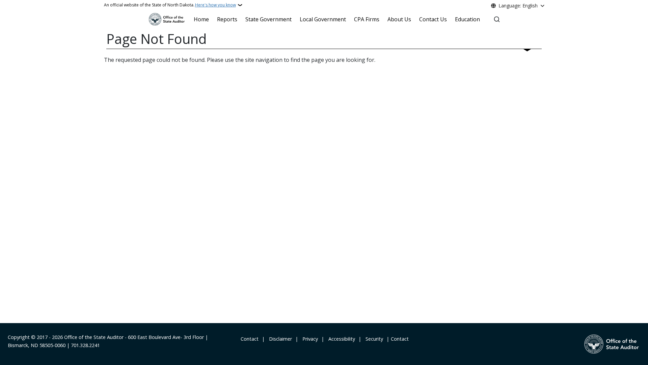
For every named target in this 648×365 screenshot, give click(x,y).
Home (201, 19)
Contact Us (433, 19)
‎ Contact (249, 339)
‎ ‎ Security (373, 339)
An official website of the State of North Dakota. (170, 5)
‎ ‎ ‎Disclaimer (279, 339)
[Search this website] (496, 19)
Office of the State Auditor (94, 337)
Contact (400, 339)
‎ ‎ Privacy (309, 339)
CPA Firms (366, 19)
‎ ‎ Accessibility (340, 339)
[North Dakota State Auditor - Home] (167, 19)
